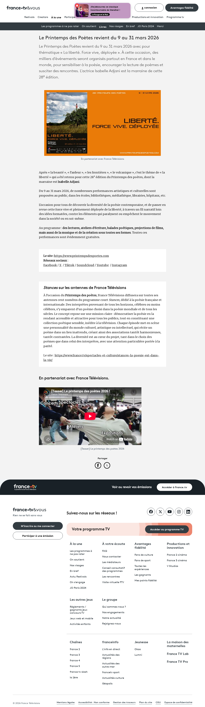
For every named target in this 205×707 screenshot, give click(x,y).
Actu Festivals (78, 577)
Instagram (119, 265)
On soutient (89, 26)
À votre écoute (113, 543)
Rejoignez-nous (111, 624)
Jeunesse (141, 642)
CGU (158, 702)
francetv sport (110, 672)
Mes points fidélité (146, 580)
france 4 (75, 660)
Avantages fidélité (181, 7)
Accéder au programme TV (167, 529)
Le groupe (109, 599)
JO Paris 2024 (146, 26)
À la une (56, 17)
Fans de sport (143, 560)
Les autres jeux (81, 599)
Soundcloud (85, 265)
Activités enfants (80, 624)
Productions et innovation (147, 17)
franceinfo (110, 642)
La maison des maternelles (178, 644)
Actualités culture (113, 678)
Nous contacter (111, 557)
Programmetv (175, 17)
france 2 (75, 649)
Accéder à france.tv (174, 487)
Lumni (138, 655)
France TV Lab (178, 653)
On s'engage (77, 582)
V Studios (172, 566)
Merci (160, 26)
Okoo (138, 649)
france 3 (75, 655)
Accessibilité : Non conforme (93, 702)
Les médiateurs (111, 562)
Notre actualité (111, 618)
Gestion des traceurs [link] (124, 702)
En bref (130, 26)
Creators (43, 17)
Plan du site (145, 702)
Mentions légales (66, 702)
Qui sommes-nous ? (114, 607)
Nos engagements (113, 612)
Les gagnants (143, 575)
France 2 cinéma (177, 555)
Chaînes (76, 642)
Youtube (103, 265)
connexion (150, 7)
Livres (102, 26)
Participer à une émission (37, 535)
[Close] (129, 3)
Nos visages (116, 26)
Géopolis (107, 683)
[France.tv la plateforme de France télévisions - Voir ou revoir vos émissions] (25, 487)
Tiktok (69, 265)
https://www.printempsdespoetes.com (81, 256)
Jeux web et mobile (81, 618)
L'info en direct (111, 649)
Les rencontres (111, 577)
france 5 (75, 666)
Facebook (50, 265)
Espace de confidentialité (178, 702)
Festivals (29, 17)
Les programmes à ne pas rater (60, 26)
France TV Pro (177, 661)
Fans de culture (144, 555)
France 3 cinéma (177, 560)
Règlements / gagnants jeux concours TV (78, 610)
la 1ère (74, 677)
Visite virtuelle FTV (113, 582)
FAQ (104, 551)
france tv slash (79, 672)
